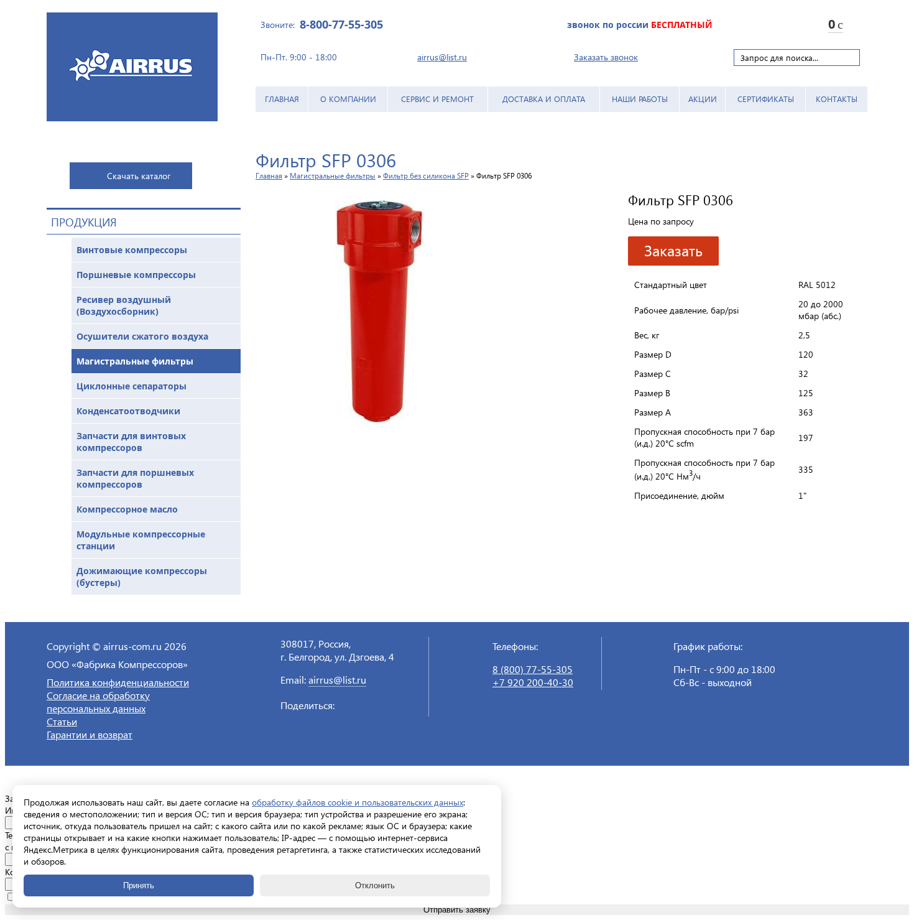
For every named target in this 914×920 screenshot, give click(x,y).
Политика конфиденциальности (118, 682)
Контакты (836, 98)
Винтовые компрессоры (131, 250)
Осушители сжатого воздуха (142, 336)
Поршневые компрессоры (136, 275)
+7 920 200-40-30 (532, 682)
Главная (282, 98)
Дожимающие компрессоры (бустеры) (141, 576)
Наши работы (640, 98)
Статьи (62, 721)
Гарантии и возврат (89, 734)
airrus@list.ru (442, 57)
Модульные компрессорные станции (140, 540)
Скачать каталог (138, 176)
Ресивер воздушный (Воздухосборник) (123, 305)
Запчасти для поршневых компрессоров (135, 478)
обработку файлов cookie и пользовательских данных (357, 802)
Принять (138, 885)
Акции (702, 98)
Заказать (673, 250)
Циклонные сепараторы (131, 386)
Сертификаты (765, 98)
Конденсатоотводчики (128, 411)
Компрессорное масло (127, 509)
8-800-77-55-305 (341, 24)
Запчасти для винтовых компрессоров (131, 441)
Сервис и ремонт (437, 98)
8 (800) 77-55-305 (532, 669)
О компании (348, 98)
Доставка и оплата (543, 98)
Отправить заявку (457, 909)
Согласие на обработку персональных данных (98, 702)
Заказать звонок (606, 57)
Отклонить (375, 885)
